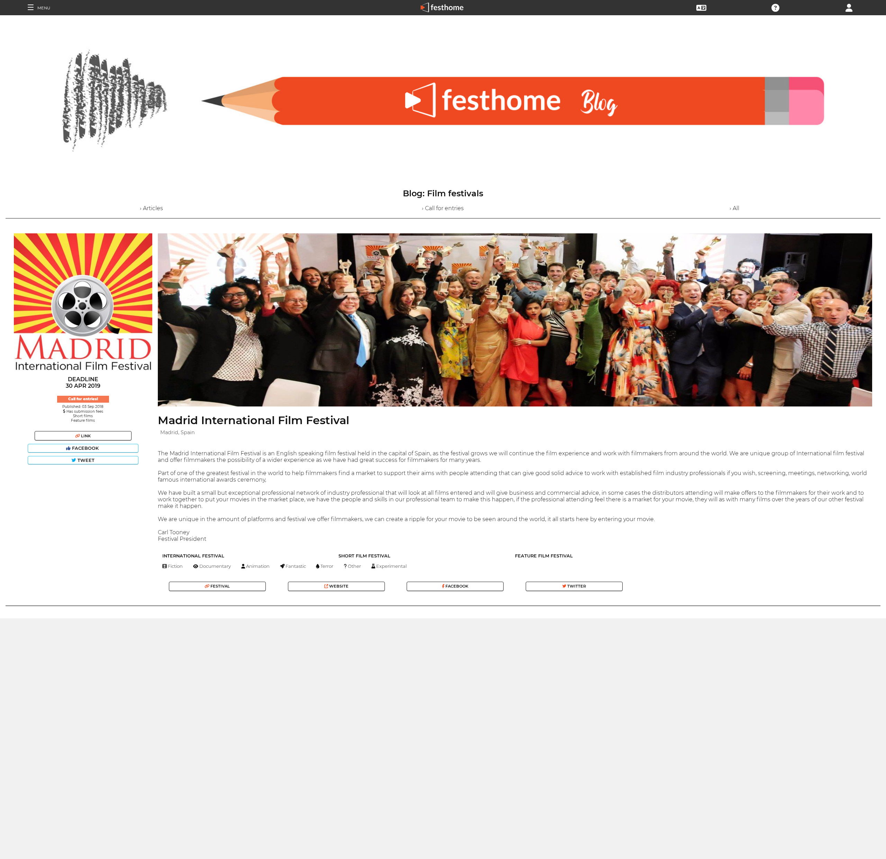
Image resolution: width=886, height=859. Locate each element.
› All (734, 208)
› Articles (151, 208)
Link (85, 435)
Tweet (85, 460)
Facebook (85, 448)
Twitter (576, 586)
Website (338, 586)
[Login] (849, 7)
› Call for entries (443, 208)
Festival (219, 586)
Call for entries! (83, 399)
